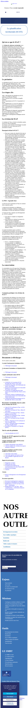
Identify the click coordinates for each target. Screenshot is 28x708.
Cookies (20, 699)
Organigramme (8, 658)
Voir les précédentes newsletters (9, 559)
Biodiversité (8, 633)
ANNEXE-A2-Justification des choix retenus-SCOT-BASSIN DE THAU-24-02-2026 (15, 392)
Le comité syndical (9, 656)
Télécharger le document (11, 365)
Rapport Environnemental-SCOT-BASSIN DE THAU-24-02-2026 (15, 388)
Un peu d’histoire (9, 660)
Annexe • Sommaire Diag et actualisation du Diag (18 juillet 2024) (14, 424)
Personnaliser (10, 699)
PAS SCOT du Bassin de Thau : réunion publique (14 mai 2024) (14, 413)
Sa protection (8, 590)
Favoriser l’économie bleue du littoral (14, 604)
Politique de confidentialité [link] (10, 703)
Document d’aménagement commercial (14, 481)
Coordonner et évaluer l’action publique (14, 615)
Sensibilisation (8, 641)
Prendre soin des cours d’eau (12, 620)
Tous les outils (8, 643)
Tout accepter (10, 693)
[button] (18, 12)
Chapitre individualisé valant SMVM (13, 444)
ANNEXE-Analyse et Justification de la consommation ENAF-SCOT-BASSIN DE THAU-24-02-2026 (15, 396)
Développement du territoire (11, 632)
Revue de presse (9, 666)
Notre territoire (8, 583)
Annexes (7, 469)
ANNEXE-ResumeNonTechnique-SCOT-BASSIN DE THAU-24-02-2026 (15, 399)
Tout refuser (10, 696)
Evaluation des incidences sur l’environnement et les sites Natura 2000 (14, 466)
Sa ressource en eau (9, 588)
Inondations (8, 635)
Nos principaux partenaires (11, 662)
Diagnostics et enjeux (10, 462)
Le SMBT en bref (9, 654)
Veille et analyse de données (11, 639)
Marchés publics (9, 664)
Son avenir (7, 585)
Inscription (5, 568)
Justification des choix (10, 464)
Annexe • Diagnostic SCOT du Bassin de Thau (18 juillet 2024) (15, 421)
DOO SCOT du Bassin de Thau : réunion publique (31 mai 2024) (15, 416)
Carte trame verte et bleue (11, 453)
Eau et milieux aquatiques (11, 637)
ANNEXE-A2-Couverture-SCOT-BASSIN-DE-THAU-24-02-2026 (13, 383)
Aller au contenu (4, 1)
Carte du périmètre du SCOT (12, 433)
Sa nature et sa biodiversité (11, 586)
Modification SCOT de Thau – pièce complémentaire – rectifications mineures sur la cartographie (14, 488)
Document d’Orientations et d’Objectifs (14, 482)
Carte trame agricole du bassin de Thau (14, 455)
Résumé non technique (10, 468)
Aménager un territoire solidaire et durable (15, 602)
